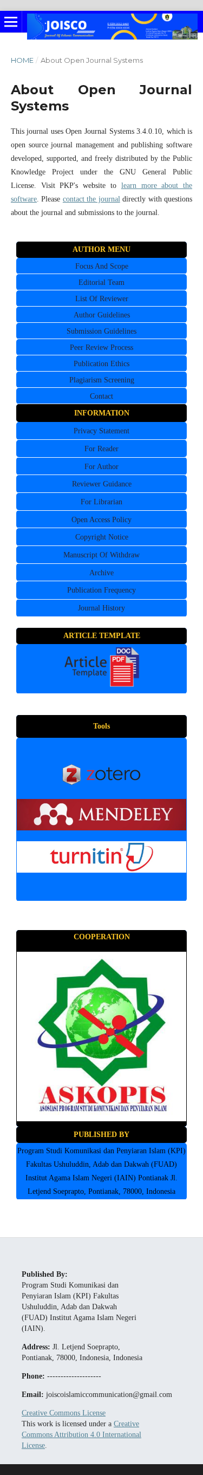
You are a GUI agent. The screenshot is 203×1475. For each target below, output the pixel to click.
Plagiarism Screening (101, 380)
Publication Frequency (101, 590)
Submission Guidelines (101, 331)
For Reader (101, 449)
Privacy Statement (101, 431)
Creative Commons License (64, 1413)
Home (22, 60)
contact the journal (91, 199)
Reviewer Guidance (102, 484)
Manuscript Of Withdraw (101, 555)
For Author (101, 467)
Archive (101, 573)
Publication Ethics (101, 364)
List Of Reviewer (101, 299)
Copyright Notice (101, 537)
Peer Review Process (101, 347)
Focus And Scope (101, 266)
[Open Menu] (11, 22)
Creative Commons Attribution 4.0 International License (81, 1435)
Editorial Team (101, 282)
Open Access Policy (101, 520)
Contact (101, 396)
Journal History (101, 608)
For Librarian (101, 502)
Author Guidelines (102, 315)
